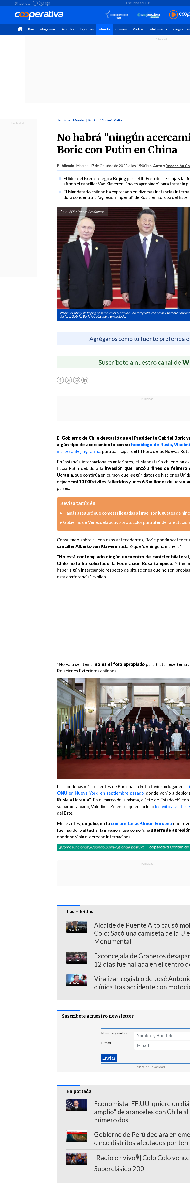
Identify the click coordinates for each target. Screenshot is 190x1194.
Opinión (121, 29)
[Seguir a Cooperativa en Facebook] (35, 3)
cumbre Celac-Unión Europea (141, 823)
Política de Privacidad (150, 1067)
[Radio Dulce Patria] (117, 15)
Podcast (139, 29)
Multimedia (158, 29)
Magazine (47, 29)
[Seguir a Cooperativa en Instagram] (47, 3)
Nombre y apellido (114, 1033)
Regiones (87, 29)
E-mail (106, 1043)
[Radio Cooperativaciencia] (148, 15)
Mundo (104, 29)
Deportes (67, 29)
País (31, 29)
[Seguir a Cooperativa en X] (41, 3)
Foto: (64, 212)
